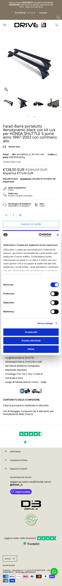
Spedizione (25, 179)
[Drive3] (30, 25)
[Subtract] (6, 215)
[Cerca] (58, 17)
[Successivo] (34, 117)
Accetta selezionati (31, 340)
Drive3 (5, 565)
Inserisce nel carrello (31, 224)
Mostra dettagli (45, 323)
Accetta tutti (31, 332)
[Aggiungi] (20, 215)
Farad (6, 154)
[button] (56, 25)
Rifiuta (31, 349)
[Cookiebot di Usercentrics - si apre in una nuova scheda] (39, 235)
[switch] (54, 293)
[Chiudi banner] (58, 235)
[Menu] (4, 25)
